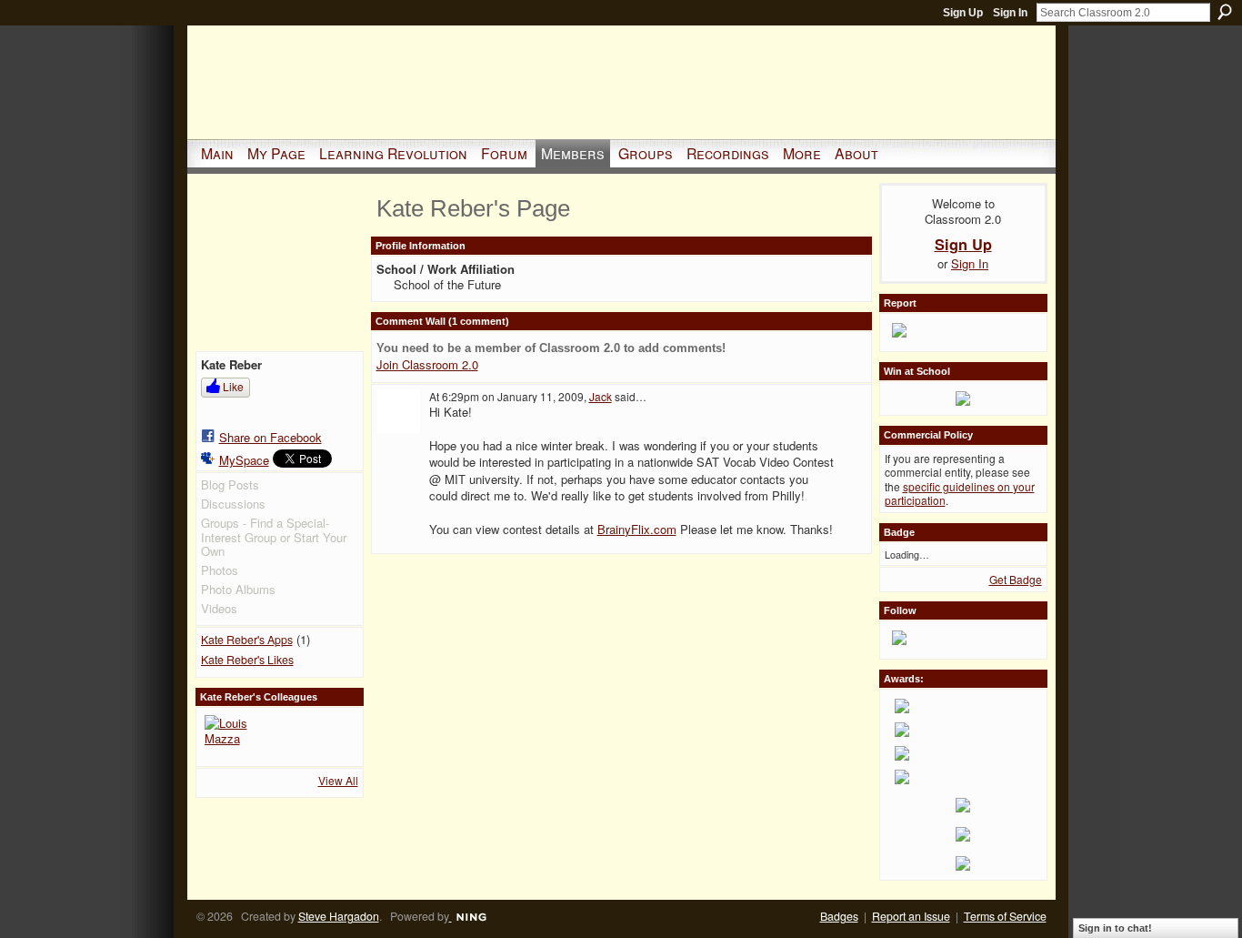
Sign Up (963, 12)
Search (1224, 12)
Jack (600, 396)
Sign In (1010, 12)
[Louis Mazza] (226, 737)
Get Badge (1015, 579)
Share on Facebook (270, 437)
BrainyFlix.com (636, 529)
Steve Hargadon (338, 916)
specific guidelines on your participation (960, 494)
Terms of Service (1005, 916)
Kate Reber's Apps (247, 639)
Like (233, 386)
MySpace (244, 460)
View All (338, 780)
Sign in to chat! (1115, 928)
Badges (839, 916)
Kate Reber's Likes (247, 659)
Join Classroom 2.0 (427, 364)
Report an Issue (911, 916)
